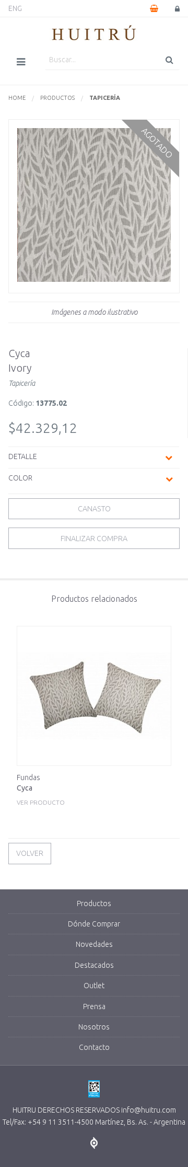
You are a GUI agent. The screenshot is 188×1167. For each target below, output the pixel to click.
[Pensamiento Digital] (94, 1143)
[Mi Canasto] (154, 8)
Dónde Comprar (94, 924)
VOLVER (29, 853)
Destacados (94, 965)
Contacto (94, 1047)
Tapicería (104, 98)
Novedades (94, 944)
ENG (15, 8)
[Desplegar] (168, 457)
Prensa (94, 1006)
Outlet (94, 985)
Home (17, 98)
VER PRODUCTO (41, 789)
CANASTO (94, 509)
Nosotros (94, 1027)
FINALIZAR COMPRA (94, 538)
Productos (57, 98)
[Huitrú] (94, 33)
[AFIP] (94, 1089)
